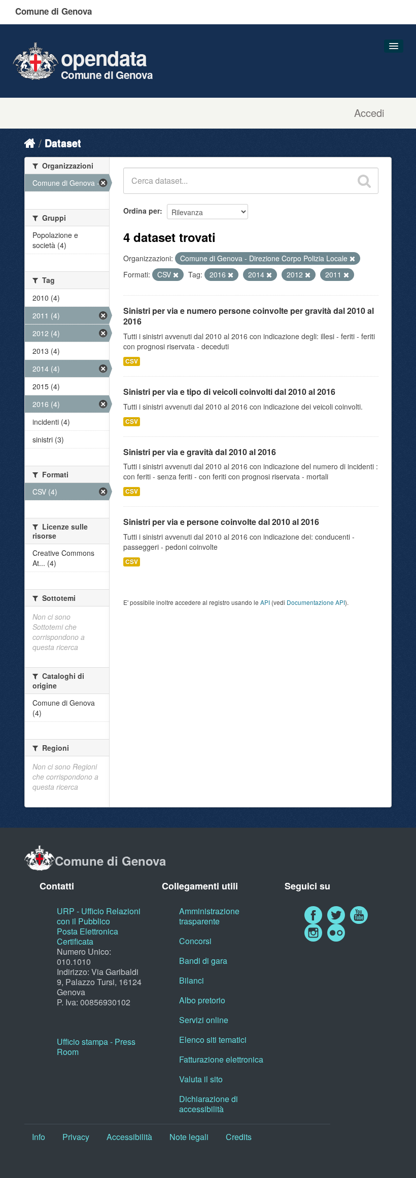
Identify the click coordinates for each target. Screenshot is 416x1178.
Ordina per (141, 211)
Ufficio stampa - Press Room (96, 1047)
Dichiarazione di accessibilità (208, 1104)
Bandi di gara (203, 960)
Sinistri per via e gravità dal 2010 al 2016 (199, 452)
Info (38, 1137)
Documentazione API (316, 602)
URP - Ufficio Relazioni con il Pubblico (99, 916)
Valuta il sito (201, 1079)
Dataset (63, 142)
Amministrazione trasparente (209, 916)
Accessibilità (129, 1137)
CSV (131, 361)
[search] (364, 180)
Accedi (369, 113)
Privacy (75, 1137)
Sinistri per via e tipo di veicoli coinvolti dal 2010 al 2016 (229, 391)
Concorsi (195, 941)
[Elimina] (352, 259)
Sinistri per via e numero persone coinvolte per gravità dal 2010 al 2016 (248, 316)
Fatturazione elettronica (221, 1059)
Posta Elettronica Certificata (87, 936)
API (265, 602)
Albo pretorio (202, 1000)
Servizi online (203, 1020)
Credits (239, 1137)
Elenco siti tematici (213, 1039)
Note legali (189, 1137)
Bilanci (191, 980)
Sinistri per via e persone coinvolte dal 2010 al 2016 (221, 521)
